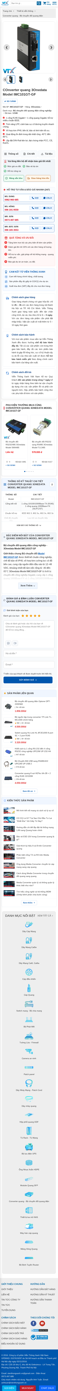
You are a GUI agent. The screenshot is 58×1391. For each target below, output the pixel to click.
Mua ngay (28, 1388)
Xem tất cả (28, 791)
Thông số (13, 154)
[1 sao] (23, 615)
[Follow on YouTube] (42, 1323)
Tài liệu (49, 154)
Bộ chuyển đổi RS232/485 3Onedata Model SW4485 (15, 445)
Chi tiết (31, 154)
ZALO (49, 198)
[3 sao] (31, 615)
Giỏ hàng (49, 3)
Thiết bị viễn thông (25, 11)
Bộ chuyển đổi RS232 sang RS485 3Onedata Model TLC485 (42, 445)
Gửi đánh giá (26, 680)
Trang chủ (7, 11)
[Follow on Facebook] (33, 1323)
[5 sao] (39, 615)
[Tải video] (15, 643)
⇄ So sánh (10, 101)
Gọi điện (9, 1388)
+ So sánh (10, 465)
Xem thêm (27, 903)
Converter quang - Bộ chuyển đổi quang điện (23, 16)
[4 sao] (35, 615)
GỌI (36, 198)
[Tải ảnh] (8, 643)
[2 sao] (27, 615)
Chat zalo (47, 1388)
